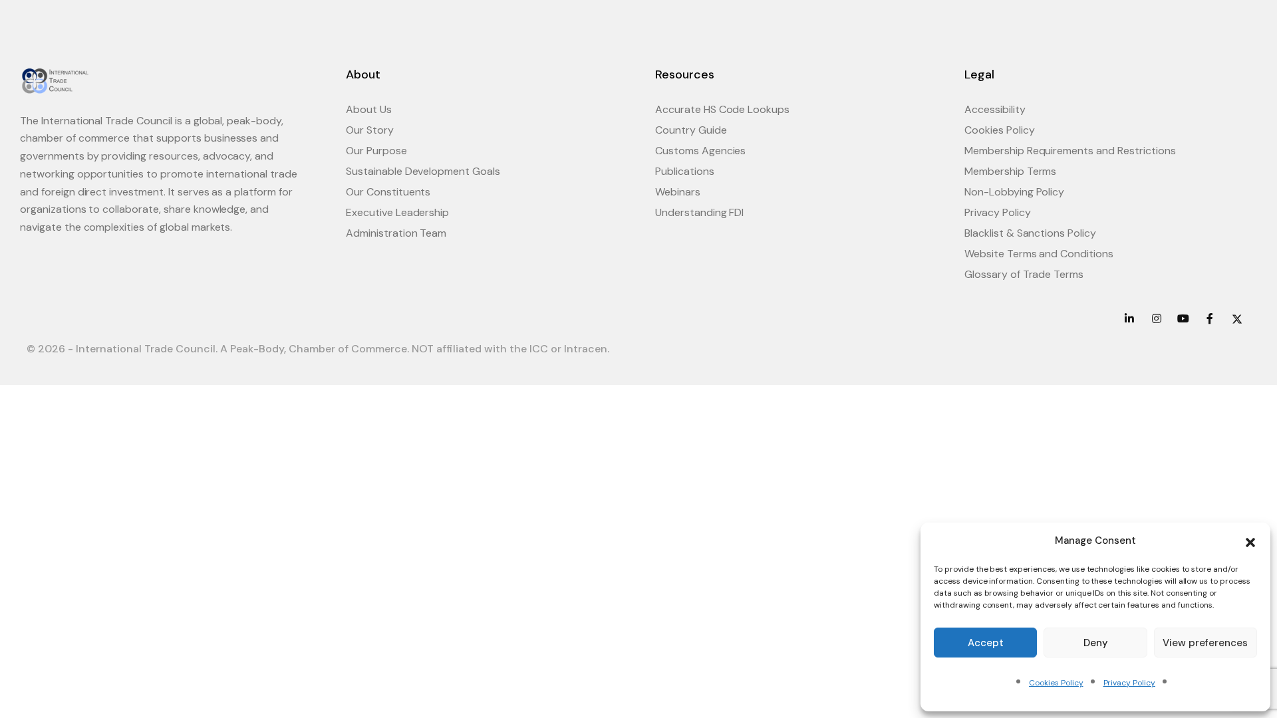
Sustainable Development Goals (423, 171)
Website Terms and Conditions (1038, 254)
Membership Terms (1010, 171)
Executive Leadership (397, 212)
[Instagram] (1156, 319)
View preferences (1205, 643)
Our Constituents (388, 192)
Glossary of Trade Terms (1023, 274)
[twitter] (1237, 319)
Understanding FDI (699, 212)
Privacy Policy (1129, 682)
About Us (369, 109)
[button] (1250, 541)
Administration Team (396, 233)
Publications (684, 171)
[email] (1210, 319)
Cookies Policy (1056, 682)
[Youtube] (1183, 319)
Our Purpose (376, 151)
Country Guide (691, 130)
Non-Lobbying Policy (1014, 192)
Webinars (677, 192)
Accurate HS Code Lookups (722, 109)
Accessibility (995, 109)
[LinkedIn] (1129, 319)
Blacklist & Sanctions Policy (1030, 233)
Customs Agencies (700, 151)
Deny (1095, 643)
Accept (986, 643)
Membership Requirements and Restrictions (1070, 151)
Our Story (370, 130)
